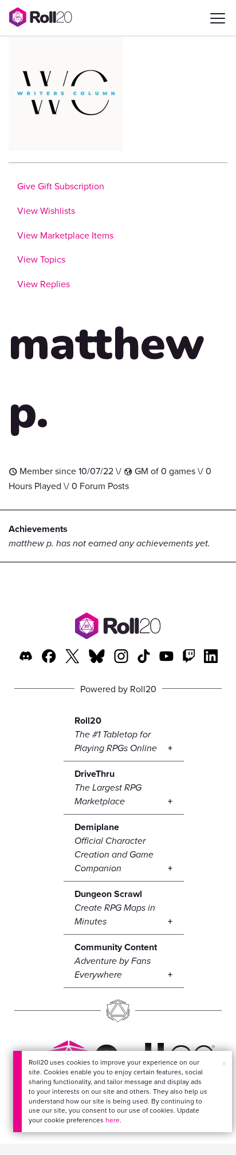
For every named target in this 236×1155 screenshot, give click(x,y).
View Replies (43, 283)
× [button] (224, 1063)
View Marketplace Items (65, 235)
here (112, 1120)
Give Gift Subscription (60, 186)
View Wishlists (46, 210)
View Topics (41, 259)
